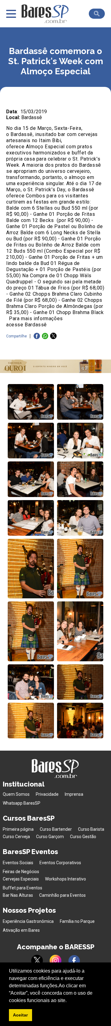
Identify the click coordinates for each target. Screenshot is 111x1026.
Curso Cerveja (16, 836)
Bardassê (31, 117)
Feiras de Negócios (21, 871)
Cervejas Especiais (21, 878)
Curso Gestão (83, 836)
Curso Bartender (56, 829)
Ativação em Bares (21, 930)
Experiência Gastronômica (28, 921)
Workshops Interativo (65, 878)
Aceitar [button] (20, 1014)
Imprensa (74, 794)
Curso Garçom (50, 836)
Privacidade (47, 794)
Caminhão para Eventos (62, 895)
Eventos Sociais (18, 862)
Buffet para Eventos (22, 887)
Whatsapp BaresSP (21, 803)
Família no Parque (77, 921)
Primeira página (18, 829)
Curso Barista (91, 829)
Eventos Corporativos (60, 862)
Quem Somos (16, 794)
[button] (69, 1001)
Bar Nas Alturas (18, 895)
